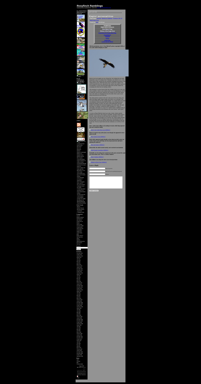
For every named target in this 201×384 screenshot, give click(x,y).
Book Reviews (79, 242)
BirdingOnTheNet (80, 155)
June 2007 (79, 343)
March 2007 (79, 347)
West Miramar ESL (80, 200)
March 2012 (79, 264)
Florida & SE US (80, 221)
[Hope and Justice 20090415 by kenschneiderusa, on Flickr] (96, 145)
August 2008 (79, 325)
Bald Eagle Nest (80, 237)
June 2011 (79, 277)
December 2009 (80, 302)
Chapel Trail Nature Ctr (81, 160)
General (78, 215)
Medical (78, 222)
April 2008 (78, 330)
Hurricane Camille (80, 225)
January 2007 (79, 350)
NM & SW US (79, 220)
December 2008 (80, 319)
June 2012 (79, 260)
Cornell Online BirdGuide (81, 163)
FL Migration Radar (80, 212)
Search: (78, 246)
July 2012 (78, 258)
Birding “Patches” (80, 235)
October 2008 (79, 322)
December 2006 (80, 351)
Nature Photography (81, 181)
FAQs (107, 38)
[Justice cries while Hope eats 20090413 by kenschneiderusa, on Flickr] (99, 130)
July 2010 (78, 292)
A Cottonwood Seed (80, 143)
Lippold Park (79, 180)
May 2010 (78, 295)
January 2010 (79, 301)
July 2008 (78, 326)
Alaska (78, 238)
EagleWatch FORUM (107, 35)
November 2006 (80, 353)
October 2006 (79, 354)
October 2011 (79, 271)
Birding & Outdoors (80, 217)
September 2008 (80, 323)
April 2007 (78, 346)
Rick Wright (79, 187)
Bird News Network (80, 209)
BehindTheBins (80, 145)
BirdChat (78, 206)
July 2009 (78, 309)
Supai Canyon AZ (80, 228)
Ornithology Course (80, 186)
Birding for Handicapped (81, 152)
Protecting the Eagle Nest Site (107, 33)
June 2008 (79, 327)
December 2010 (80, 285)
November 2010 (80, 287)
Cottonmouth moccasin (81, 164)
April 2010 (78, 296)
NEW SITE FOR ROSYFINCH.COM (104, 7)
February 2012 (79, 265)
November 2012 (80, 253)
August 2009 (79, 308)
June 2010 (79, 294)
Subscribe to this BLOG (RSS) (107, 41)
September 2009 (80, 306)
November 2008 (80, 320)
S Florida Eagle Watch (81, 188)
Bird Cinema (79, 146)
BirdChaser (79, 149)
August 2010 (79, 291)
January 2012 (79, 267)
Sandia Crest (79, 231)
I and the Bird (79, 210)
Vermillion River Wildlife (81, 198)
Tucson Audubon (80, 197)
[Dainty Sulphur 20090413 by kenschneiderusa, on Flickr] (96, 157)
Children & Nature (80, 162)
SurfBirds (78, 193)
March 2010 (79, 298)
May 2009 (78, 312)
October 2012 (79, 254)
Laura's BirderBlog (80, 177)
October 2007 (79, 339)
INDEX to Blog (79, 224)
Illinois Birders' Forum (81, 170)
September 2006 (80, 356)
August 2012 (79, 257)
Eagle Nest (79, 166)
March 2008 (79, 332)
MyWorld (78, 239)
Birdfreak (78, 150)
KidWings (78, 176)
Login (78, 359)
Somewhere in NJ (80, 190)
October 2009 (79, 305)
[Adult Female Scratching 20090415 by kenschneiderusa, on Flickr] (98, 150)
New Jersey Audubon (81, 184)
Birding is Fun (79, 153)
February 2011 (79, 282)
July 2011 (78, 275)
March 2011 (79, 281)
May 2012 (78, 261)
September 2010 (80, 289)
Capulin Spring (79, 232)
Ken (97, 22)
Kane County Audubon (81, 174)
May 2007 (78, 344)
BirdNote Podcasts (80, 156)
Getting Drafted (79, 227)
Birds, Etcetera (80, 157)
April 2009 (78, 313)
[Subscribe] (79, 126)
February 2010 (79, 299)
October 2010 (79, 288)
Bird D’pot (78, 244)
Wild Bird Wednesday (81, 201)
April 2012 (78, 263)
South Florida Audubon (81, 191)
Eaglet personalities (101, 16)
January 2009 (79, 318)
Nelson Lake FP (80, 183)
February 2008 (79, 333)
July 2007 (78, 342)
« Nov (78, 377)
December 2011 (80, 268)
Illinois (78, 234)
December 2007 (80, 336)
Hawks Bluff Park (80, 169)
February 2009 (79, 316)
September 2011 (80, 272)
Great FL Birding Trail (81, 167)
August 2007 (79, 340)
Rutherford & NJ (80, 218)
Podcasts (78, 361)
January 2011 (79, 284)
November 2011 (80, 270)
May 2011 (78, 278)
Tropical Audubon (80, 195)
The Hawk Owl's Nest (81, 194)
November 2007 (80, 337)
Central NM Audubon (81, 159)
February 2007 (79, 349)
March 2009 (79, 315)
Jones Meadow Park (81, 173)
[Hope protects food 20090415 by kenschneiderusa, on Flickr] (97, 136)
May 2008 (78, 329)
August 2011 (79, 274)
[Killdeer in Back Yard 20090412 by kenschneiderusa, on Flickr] (98, 162)
